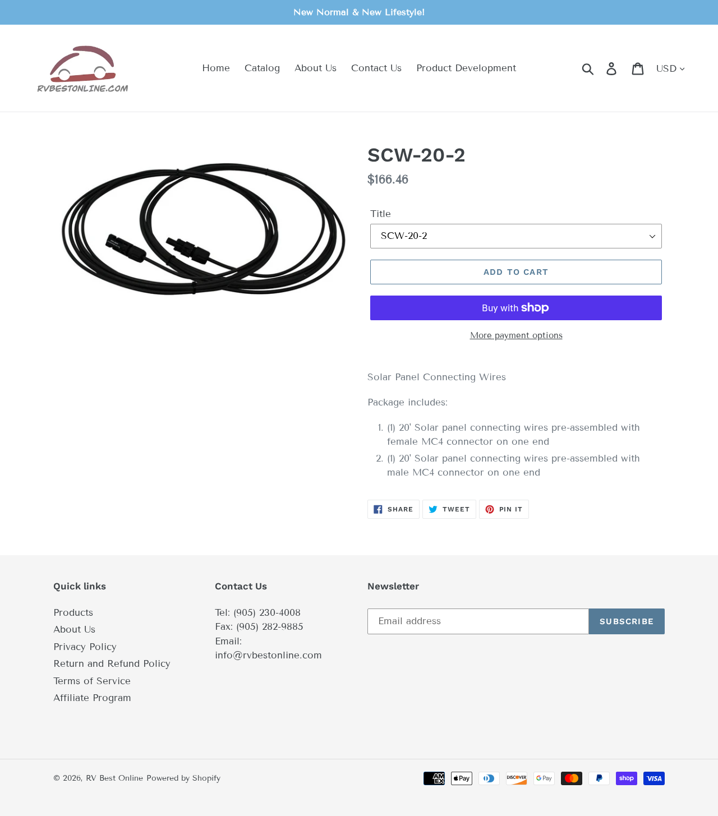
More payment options (516, 335)
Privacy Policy (85, 647)
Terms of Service (92, 681)
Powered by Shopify (183, 778)
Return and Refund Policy (112, 664)
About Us (74, 629)
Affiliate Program (92, 698)
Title (380, 214)
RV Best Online (114, 778)
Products (73, 613)
